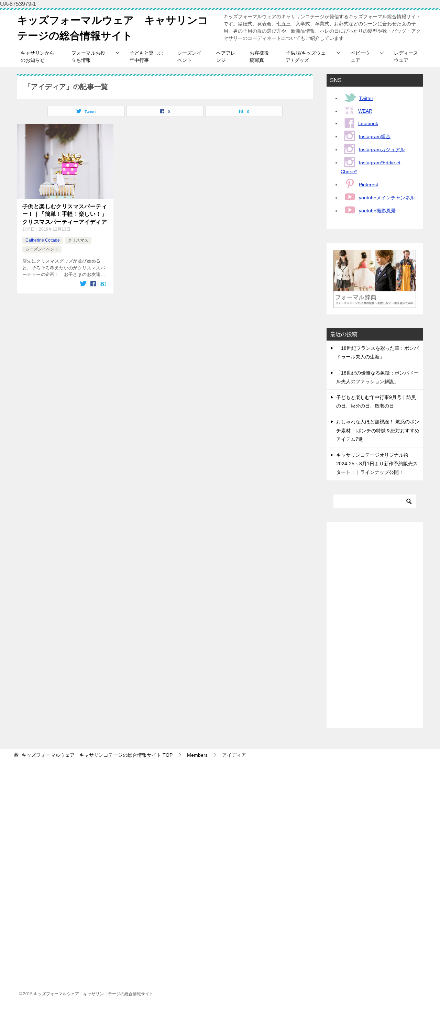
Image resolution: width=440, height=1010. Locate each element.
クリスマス (78, 240)
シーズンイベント (189, 56)
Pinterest (368, 184)
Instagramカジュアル (382, 149)
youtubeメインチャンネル (387, 197)
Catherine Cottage (42, 240)
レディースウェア (406, 56)
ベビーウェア (360, 56)
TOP (97, 755)
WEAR (365, 111)
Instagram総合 (374, 136)
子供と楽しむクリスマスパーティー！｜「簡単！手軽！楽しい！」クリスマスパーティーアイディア (64, 214)
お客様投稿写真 (259, 56)
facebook (368, 123)
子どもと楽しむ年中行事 (146, 56)
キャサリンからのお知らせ (37, 56)
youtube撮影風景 (377, 210)
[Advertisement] (375, 625)
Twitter (366, 98)
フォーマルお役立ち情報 (88, 56)
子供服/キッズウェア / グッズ (306, 56)
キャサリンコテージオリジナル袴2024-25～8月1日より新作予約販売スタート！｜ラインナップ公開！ (377, 463)
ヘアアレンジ (225, 56)
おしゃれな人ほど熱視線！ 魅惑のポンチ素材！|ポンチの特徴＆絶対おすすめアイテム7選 (377, 430)
